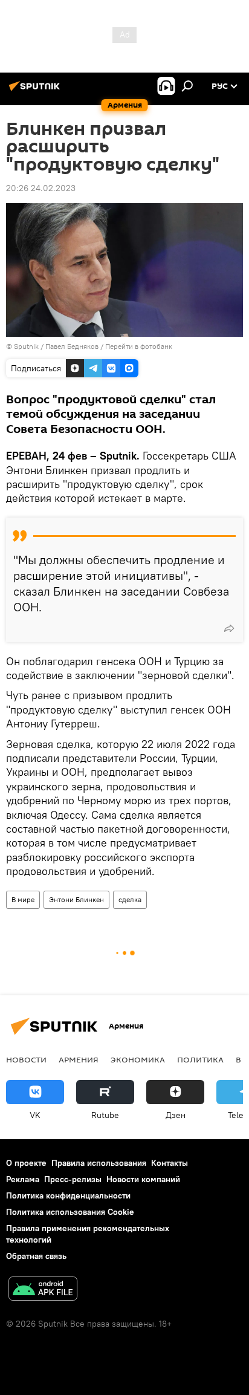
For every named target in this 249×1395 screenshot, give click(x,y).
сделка (129, 899)
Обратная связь (36, 1255)
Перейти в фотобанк (138, 346)
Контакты (169, 1162)
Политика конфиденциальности (68, 1195)
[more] (229, 628)
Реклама (22, 1179)
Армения (79, 1059)
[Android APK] (43, 1290)
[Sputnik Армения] (36, 90)
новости (26, 1059)
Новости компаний (143, 1179)
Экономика (138, 1059)
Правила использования (98, 1162)
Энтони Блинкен (76, 899)
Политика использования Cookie (70, 1211)
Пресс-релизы (73, 1179)
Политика (200, 1059)
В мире (22, 899)
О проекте (26, 1162)
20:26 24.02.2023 (41, 188)
